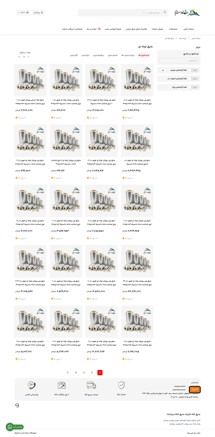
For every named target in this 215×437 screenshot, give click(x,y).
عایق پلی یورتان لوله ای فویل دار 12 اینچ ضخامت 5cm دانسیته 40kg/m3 (30, 222)
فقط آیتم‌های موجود (178, 70)
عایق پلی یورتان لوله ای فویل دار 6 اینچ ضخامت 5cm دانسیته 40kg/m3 (137, 222)
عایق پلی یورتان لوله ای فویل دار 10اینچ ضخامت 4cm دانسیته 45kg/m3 (137, 162)
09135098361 (180, 386)
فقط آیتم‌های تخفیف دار (177, 78)
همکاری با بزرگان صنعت (72, 29)
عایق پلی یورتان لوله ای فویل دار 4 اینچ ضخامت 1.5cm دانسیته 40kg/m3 (30, 162)
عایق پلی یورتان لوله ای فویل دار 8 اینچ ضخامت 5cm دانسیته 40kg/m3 (137, 102)
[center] (165, 13)
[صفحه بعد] (67, 372)
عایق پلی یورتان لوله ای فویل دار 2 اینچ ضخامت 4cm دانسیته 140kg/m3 (66, 343)
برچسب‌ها (182, 38)
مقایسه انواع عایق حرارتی (136, 29)
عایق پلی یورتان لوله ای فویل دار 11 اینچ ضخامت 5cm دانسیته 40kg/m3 (65, 222)
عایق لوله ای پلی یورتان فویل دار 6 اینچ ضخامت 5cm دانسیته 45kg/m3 (30, 102)
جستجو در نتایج (191, 54)
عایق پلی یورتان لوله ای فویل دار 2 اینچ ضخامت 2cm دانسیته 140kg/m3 (137, 343)
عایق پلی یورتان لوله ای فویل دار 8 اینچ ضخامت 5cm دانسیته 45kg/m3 (65, 283)
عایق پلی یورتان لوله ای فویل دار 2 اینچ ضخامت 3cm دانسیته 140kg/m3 (101, 343)
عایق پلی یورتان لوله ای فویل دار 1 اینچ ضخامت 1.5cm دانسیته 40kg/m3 (66, 102)
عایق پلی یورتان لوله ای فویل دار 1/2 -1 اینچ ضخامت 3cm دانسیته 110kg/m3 (101, 102)
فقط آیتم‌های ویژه (179, 87)
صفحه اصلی (188, 29)
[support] (17, 406)
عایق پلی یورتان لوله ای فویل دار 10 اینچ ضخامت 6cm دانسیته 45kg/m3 (101, 283)
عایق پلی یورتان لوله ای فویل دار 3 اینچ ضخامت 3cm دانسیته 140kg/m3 (30, 343)
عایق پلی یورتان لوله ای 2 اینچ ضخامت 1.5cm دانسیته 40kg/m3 (66, 162)
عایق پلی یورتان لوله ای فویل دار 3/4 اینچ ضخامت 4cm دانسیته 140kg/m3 (30, 283)
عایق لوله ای (169, 38)
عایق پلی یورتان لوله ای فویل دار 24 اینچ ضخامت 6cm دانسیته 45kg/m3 (137, 283)
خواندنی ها (92, 29)
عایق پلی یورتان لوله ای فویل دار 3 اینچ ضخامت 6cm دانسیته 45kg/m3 (101, 162)
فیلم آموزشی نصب (113, 29)
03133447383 (179, 390)
